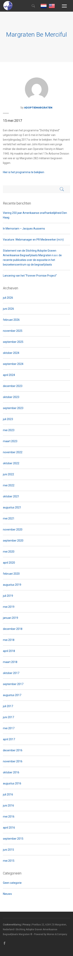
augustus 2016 (12, 783)
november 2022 (12, 452)
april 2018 (9, 651)
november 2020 (12, 529)
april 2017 (9, 739)
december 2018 (12, 628)
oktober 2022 (11, 463)
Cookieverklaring (12, 924)
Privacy (26, 924)
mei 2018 (8, 639)
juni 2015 (8, 849)
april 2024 (9, 375)
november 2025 (12, 330)
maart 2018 (10, 662)
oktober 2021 (11, 496)
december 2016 (12, 750)
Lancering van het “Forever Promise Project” (30, 275)
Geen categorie (12, 882)
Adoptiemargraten (38, 107)
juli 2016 (8, 794)
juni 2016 (8, 805)
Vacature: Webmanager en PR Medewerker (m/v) (33, 239)
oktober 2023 (11, 397)
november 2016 (12, 761)
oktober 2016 (11, 772)
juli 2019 (8, 595)
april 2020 (9, 562)
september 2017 (13, 684)
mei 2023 (8, 430)
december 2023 (12, 386)
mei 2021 (8, 518)
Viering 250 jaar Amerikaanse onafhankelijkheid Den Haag (35, 215)
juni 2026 (8, 308)
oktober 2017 (11, 673)
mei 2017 (8, 728)
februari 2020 (11, 573)
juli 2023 (8, 419)
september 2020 (13, 540)
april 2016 (9, 827)
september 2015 (13, 838)
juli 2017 (8, 706)
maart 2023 (10, 441)
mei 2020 (8, 551)
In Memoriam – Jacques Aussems (24, 228)
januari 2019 (10, 617)
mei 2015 (8, 860)
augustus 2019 (12, 584)
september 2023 (13, 408)
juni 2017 (8, 717)
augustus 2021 (12, 507)
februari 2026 (11, 319)
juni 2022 (8, 474)
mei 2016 (8, 816)
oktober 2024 (11, 352)
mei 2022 (8, 485)
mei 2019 (8, 606)
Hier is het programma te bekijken (23, 172)
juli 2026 (8, 297)
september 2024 (13, 363)
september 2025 (13, 341)
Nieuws (7, 893)
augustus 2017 (12, 695)
